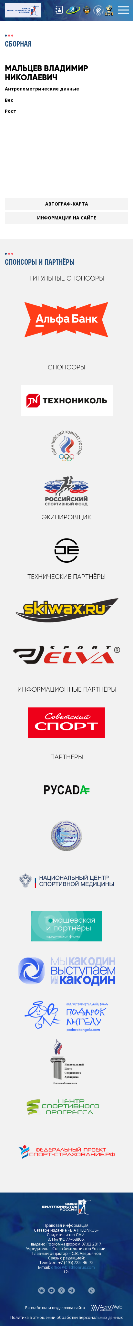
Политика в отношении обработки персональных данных (66, 1317)
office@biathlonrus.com (73, 1267)
